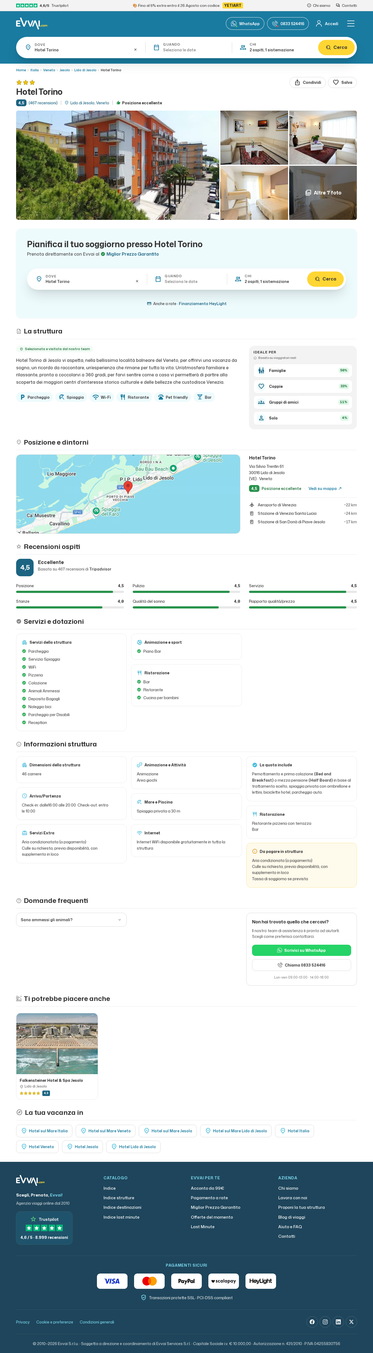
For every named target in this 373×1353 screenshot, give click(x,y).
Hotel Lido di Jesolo (133, 1147)
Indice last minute (121, 1217)
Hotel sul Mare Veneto (105, 1131)
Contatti (286, 1236)
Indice (109, 1188)
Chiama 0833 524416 (305, 965)
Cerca (340, 47)
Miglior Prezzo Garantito (215, 1207)
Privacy (23, 1322)
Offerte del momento (212, 1217)
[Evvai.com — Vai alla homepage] (31, 23)
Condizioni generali (97, 1322)
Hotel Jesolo (82, 1147)
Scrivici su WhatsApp (305, 950)
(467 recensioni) (43, 102)
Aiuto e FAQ (290, 1227)
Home (21, 70)
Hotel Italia (294, 1131)
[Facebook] (312, 1321)
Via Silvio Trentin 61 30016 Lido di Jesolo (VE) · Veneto (267, 472)
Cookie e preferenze (54, 1322)
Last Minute (203, 1227)
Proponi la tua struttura (301, 1207)
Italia (34, 70)
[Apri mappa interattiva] (128, 494)
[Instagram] (325, 1321)
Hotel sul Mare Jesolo (167, 1131)
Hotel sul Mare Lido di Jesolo (236, 1131)
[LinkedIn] (338, 1321)
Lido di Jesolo (85, 70)
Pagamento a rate (209, 1198)
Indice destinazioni (122, 1207)
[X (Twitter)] (351, 1321)
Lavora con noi (292, 1198)
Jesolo (65, 70)
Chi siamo (288, 1188)
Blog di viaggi (291, 1217)
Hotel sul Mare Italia (44, 1131)
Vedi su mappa (325, 488)
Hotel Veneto (37, 1147)
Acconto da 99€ (207, 1188)
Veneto (49, 70)
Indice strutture (118, 1198)
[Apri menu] (351, 23)
